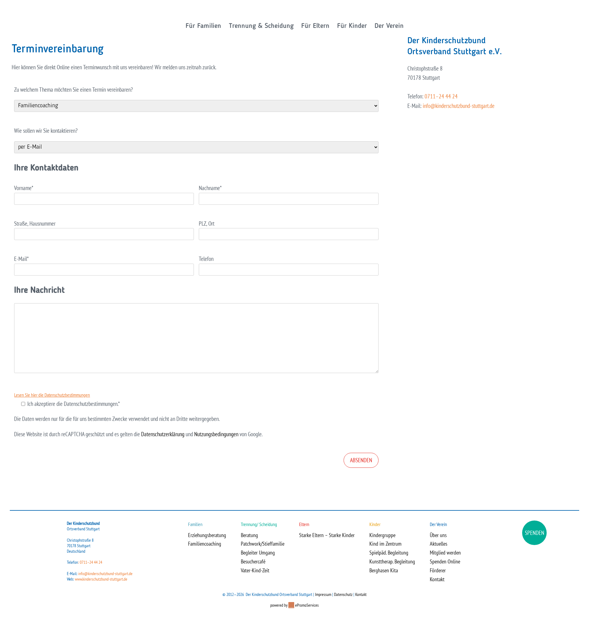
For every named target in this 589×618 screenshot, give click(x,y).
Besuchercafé (253, 561)
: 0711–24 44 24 (90, 562)
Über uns (438, 535)
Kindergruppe (382, 535)
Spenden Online (445, 561)
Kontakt (437, 579)
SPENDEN (534, 532)
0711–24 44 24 (441, 96)
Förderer (438, 570)
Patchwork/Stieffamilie (262, 543)
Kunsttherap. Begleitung (392, 561)
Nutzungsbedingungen (216, 434)
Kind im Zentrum (385, 543)
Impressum (323, 594)
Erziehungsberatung (207, 535)
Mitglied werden (445, 552)
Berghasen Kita (383, 570)
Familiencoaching (204, 543)
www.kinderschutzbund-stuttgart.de (101, 579)
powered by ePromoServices (294, 605)
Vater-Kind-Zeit (255, 570)
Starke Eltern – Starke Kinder (327, 535)
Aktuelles (438, 543)
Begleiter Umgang (258, 552)
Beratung (249, 535)
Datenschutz (343, 594)
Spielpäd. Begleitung (388, 552)
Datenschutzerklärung (162, 434)
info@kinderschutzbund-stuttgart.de (459, 105)
